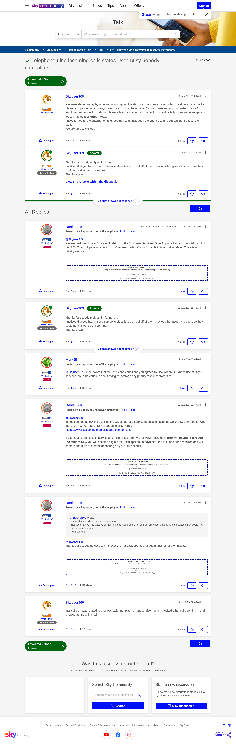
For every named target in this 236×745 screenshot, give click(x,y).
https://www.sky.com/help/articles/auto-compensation (99, 429)
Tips (110, 6)
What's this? (47, 112)
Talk (118, 22)
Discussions (78, 6)
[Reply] (203, 140)
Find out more (127, 231)
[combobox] (126, 34)
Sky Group (184, 725)
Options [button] (200, 60)
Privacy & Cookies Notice (102, 725)
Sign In (204, 5)
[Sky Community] (48, 5)
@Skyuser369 (75, 239)
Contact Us (169, 725)
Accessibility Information (131, 725)
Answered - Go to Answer (45, 81)
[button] (205, 96)
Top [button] (228, 725)
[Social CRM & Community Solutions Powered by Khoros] (223, 735)
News (97, 6)
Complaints (154, 725)
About (124, 6)
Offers (139, 6)
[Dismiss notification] (207, 14)
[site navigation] (27, 6)
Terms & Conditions (75, 725)
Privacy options (53, 725)
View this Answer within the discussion (92, 181)
